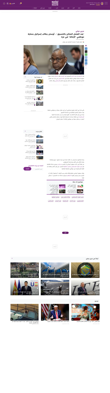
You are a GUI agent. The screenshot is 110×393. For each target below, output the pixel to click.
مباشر (79, 8)
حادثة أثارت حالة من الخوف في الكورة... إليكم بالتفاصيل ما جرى (30, 157)
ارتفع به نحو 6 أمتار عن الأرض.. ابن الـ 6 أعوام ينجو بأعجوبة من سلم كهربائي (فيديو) (25, 322)
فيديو (63, 8)
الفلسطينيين (61, 78)
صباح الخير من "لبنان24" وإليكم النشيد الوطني (30, 146)
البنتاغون (80, 76)
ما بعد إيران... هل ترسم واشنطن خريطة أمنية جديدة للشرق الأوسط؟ (30, 103)
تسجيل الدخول (92, 4)
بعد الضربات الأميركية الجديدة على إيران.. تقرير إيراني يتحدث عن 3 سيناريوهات (29, 97)
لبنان (68, 8)
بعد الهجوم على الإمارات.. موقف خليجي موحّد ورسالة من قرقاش (30, 80)
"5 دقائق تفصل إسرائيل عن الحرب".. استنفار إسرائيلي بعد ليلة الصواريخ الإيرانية (30, 91)
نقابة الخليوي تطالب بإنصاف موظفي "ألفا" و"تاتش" (71, 186)
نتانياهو (69, 175)
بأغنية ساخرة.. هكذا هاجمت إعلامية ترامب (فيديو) (58, 321)
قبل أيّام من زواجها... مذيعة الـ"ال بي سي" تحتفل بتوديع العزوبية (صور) (30, 135)
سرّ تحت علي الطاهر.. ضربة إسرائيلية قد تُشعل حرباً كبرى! (30, 140)
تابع (65, 233)
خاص (57, 8)
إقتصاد (49, 8)
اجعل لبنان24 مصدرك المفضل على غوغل (72, 42)
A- (86, 68)
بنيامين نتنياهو (67, 167)
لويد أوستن (63, 76)
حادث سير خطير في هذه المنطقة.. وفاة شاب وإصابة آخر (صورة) (30, 151)
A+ (86, 65)
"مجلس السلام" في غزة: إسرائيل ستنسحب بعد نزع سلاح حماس (71, 191)
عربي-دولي (42, 8)
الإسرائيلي (57, 81)
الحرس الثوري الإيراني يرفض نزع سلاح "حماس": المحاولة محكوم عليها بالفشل (54, 192)
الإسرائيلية (81, 117)
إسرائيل (56, 76)
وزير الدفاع (73, 76)
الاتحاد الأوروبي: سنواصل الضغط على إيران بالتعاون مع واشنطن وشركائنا (30, 86)
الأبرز (74, 8)
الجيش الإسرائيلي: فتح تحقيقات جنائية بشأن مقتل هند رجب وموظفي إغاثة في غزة (53, 188)
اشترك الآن (98, 4)
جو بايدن (60, 164)
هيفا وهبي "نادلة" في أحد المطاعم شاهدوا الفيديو (88, 321)
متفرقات (35, 8)
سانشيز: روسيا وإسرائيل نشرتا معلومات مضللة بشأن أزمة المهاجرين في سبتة (26, 292)
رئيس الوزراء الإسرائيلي (76, 167)
